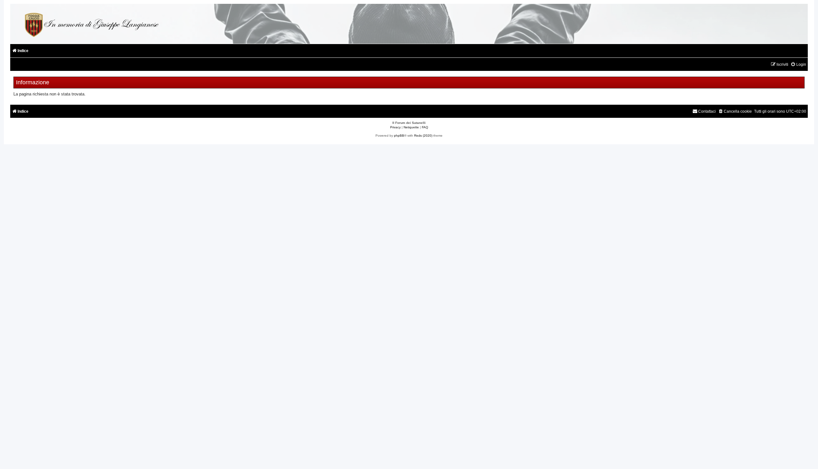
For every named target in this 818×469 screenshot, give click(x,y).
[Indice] (90, 24)
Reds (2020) (423, 135)
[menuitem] (798, 64)
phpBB (399, 135)
